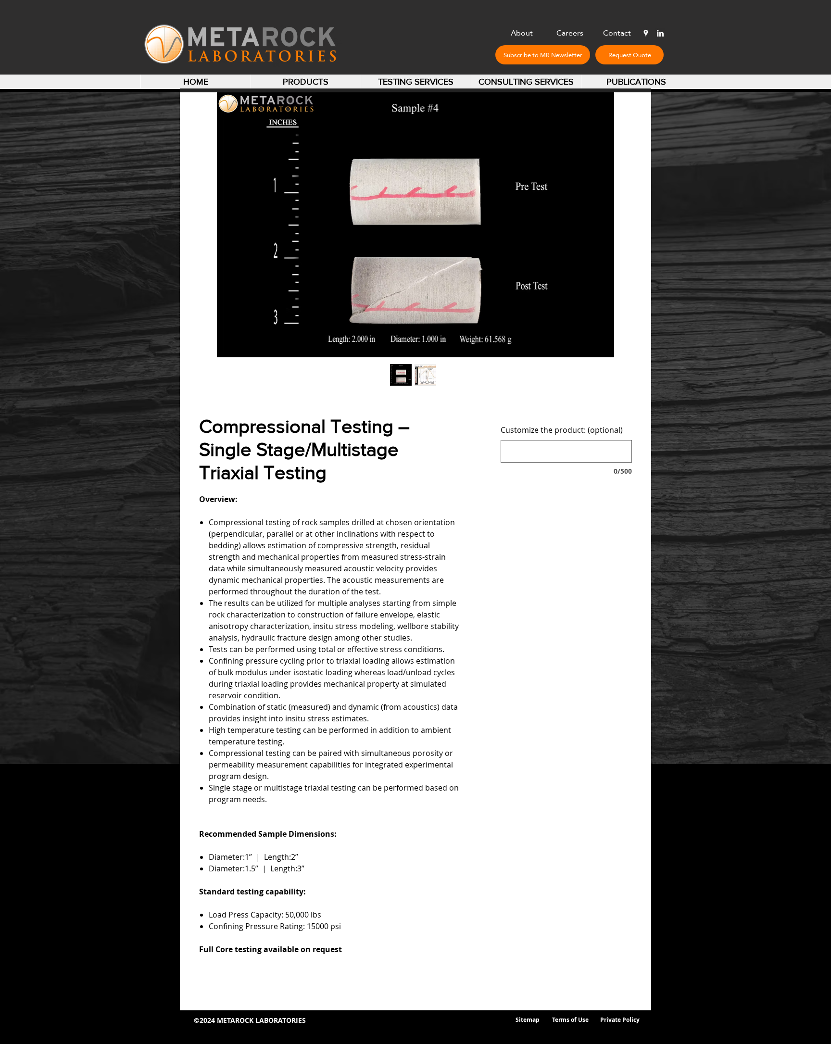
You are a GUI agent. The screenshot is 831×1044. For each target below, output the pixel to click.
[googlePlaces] (646, 33)
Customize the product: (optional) (562, 430)
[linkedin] (660, 33)
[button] (542, 54)
